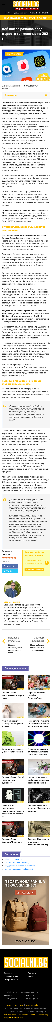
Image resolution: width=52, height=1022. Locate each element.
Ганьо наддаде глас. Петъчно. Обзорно (26, 17)
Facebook (9, 566)
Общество (8, 973)
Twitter (9, 571)
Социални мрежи (11, 976)
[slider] (9, 557)
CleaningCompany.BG (13, 859)
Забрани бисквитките (26, 8)
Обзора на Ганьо (11, 979)
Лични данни (32, 998)
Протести (32, 973)
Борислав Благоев (12, 86)
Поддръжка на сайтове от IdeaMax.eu (20, 866)
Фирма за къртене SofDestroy (17, 862)
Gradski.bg (19, 1005)
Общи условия (10, 998)
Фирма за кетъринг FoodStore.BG (19, 869)
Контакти (43, 12)
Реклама (33, 12)
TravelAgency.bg (31, 1005)
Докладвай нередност (35, 569)
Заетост (31, 976)
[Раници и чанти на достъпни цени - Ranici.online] (25, 910)
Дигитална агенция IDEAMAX (16, 1014)
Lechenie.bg (8, 1005)
